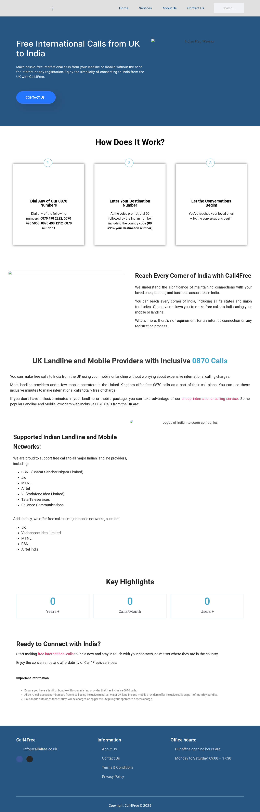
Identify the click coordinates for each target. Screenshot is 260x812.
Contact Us (195, 8)
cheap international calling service (210, 398)
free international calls (56, 654)
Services (145, 8)
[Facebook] (19, 759)
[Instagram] (29, 759)
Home (123, 8)
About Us (169, 8)
